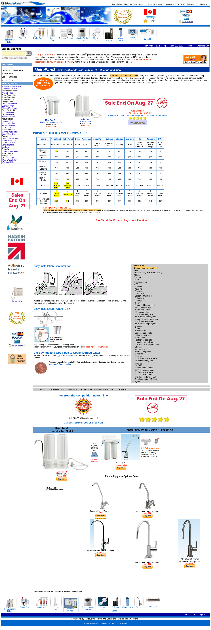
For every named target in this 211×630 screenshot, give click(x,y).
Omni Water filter (9, 134)
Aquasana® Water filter (11, 86)
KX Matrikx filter (8, 125)
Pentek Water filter (9, 140)
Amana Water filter (9, 89)
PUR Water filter (8, 143)
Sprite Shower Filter (10, 151)
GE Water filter (8, 115)
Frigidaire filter (8, 112)
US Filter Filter (8, 158)
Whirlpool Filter (8, 162)
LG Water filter (8, 127)
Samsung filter (8, 145)
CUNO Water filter (9, 104)
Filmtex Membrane (9, 108)
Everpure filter (8, 106)
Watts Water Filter (9, 160)
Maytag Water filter (9, 132)
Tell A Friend (17, 301)
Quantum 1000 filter (10, 138)
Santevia (5, 147)
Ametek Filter (7, 93)
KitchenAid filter (8, 123)
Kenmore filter (8, 121)
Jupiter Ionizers (8, 117)
